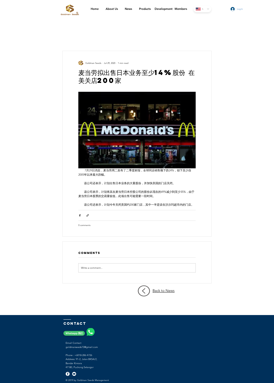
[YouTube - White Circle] (74, 374)
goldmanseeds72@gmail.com (82, 347)
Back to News (164, 291)
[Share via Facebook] (79, 215)
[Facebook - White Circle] (68, 374)
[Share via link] (87, 215)
